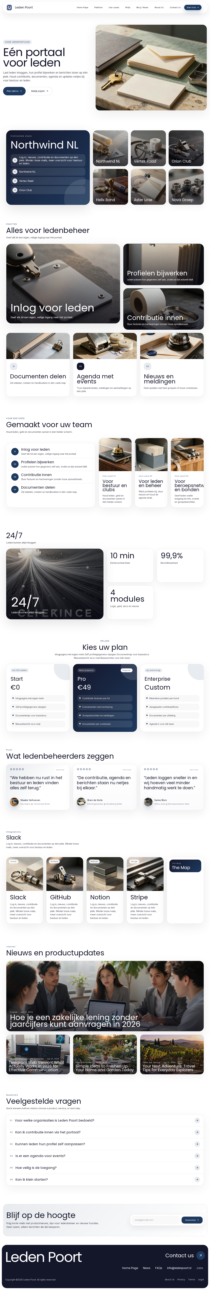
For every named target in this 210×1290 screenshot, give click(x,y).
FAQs (158, 1268)
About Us (169, 1279)
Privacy (181, 1279)
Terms (191, 1279)
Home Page (130, 1268)
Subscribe (190, 1220)
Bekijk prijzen (38, 91)
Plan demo (13, 91)
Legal (201, 1279)
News (146, 1268)
